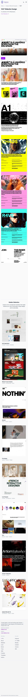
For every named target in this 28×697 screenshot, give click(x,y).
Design (11, 459)
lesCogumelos (5, 343)
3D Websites (8, 498)
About (2, 640)
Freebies (3, 653)
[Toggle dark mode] (24, 2)
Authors (2, 657)
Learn (2, 644)
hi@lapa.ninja (4, 629)
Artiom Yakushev (6, 573)
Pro (3, 638)
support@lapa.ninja (5, 632)
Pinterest (17, 638)
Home (2, 5)
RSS (16, 649)
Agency (10, 421)
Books (2, 646)
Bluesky (16, 642)
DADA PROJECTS (6, 612)
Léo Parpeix (5, 497)
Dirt (3, 535)
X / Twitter (17, 640)
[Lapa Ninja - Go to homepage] (5, 2)
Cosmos (16, 646)
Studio (3, 421)
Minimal (3, 536)
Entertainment (8, 383)
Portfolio (3, 344)
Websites (3, 642)
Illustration (12, 344)
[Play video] (14, 48)
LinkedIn (17, 644)
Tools (2, 649)
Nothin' (4, 420)
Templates (3, 655)
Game (13, 383)
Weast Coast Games (7, 381)
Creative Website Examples (11, 5)
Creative (7, 344)
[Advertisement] (14, 281)
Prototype (4, 458)
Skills (2, 651)
